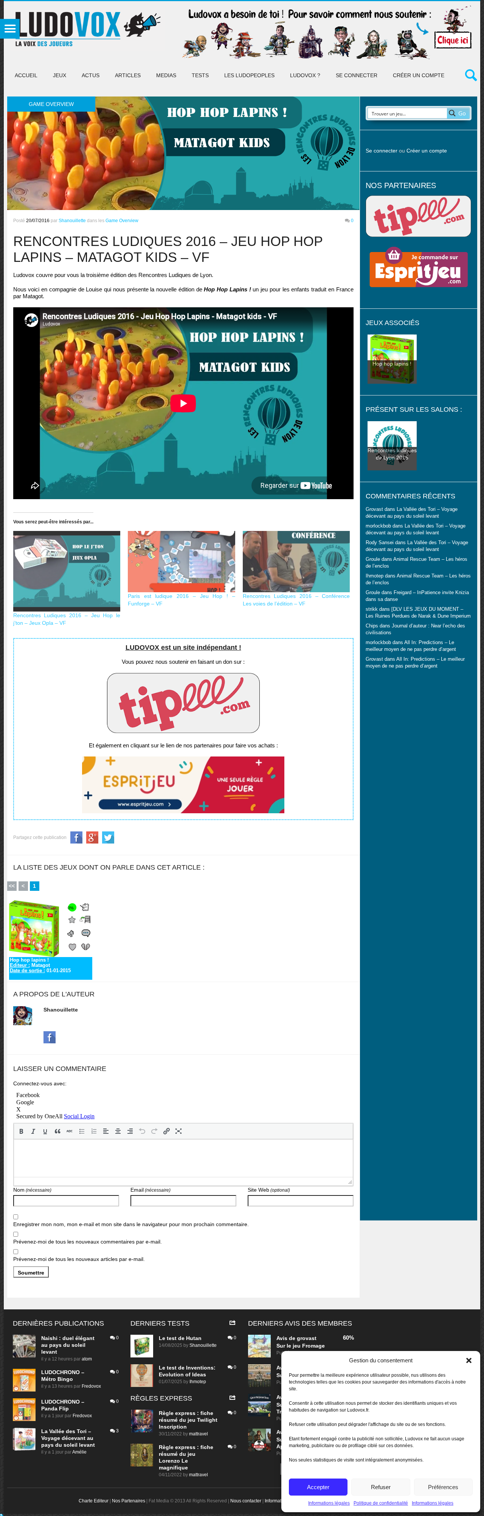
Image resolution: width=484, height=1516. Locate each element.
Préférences (443, 1487)
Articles (128, 75)
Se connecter (356, 75)
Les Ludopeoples (249, 75)
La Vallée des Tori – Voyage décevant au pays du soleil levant (68, 1438)
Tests (200, 75)
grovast (306, 1338)
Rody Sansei (380, 542)
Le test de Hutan (180, 1338)
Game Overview (121, 220)
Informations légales (329, 1503)
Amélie (79, 1452)
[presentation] (21, 1131)
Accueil (26, 75)
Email (150, 1190)
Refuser (381, 1487)
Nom (32, 1190)
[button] (469, 1360)
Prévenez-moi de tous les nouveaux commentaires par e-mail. (87, 1242)
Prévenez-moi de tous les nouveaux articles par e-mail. (79, 1259)
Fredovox (91, 1386)
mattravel (198, 1434)
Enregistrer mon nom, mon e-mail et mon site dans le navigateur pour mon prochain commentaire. (131, 1224)
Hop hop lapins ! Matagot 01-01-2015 (40, 965)
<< (12, 886)
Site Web (269, 1190)
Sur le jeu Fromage (300, 1346)
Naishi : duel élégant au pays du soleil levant (68, 1345)
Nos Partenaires (128, 1501)
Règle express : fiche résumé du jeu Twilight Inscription (188, 1420)
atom (87, 1359)
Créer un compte (418, 75)
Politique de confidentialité (381, 1503)
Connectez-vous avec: (40, 1083)
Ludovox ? (305, 75)
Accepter (318, 1487)
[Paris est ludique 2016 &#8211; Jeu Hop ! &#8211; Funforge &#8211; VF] (181, 561)
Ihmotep (374, 576)
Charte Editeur (94, 1501)
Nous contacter (245, 1501)
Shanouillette (72, 220)
